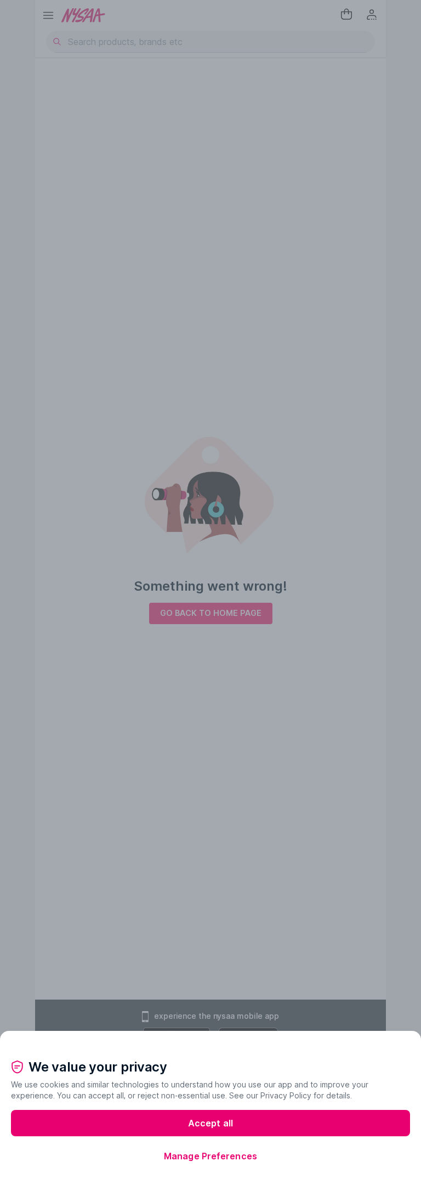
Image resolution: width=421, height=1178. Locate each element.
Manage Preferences (210, 1156)
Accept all (210, 1123)
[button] (210, 1039)
